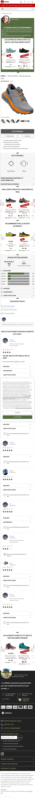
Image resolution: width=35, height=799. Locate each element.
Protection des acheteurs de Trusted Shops (15, 148)
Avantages (6, 366)
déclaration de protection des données (24, 408)
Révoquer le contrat (8, 768)
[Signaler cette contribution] (12, 350)
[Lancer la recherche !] (32, 8)
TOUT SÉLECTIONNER (17, 417)
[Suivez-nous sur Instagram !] (3, 754)
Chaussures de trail (7, 13)
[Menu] (2, 8)
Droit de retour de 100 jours (11, 142)
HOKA (3, 76)
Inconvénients (7, 371)
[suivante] (30, 54)
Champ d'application (9, 375)
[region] (17, 399)
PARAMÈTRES (17, 412)
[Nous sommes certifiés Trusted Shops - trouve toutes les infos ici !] (20, 700)
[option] (17, 99)
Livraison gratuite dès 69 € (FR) (12, 140)
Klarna (7, 699)
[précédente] (4, 54)
